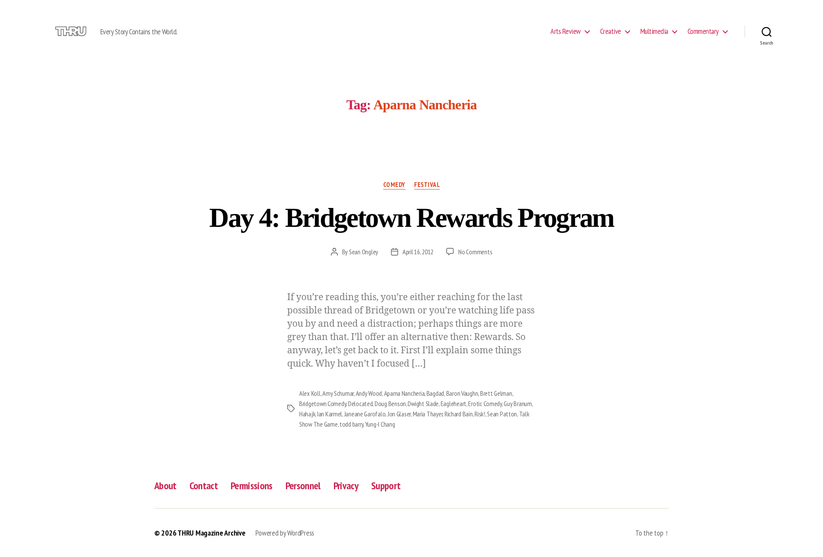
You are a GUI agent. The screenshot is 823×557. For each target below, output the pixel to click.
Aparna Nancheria (404, 393)
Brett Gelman (496, 393)
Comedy (394, 185)
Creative (610, 31)
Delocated (360, 403)
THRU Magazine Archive (211, 533)
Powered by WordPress (284, 533)
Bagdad (435, 393)
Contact (203, 485)
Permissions (252, 485)
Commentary (703, 31)
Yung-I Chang (380, 424)
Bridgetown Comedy (322, 403)
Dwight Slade (423, 403)
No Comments (475, 251)
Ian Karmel (329, 413)
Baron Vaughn (462, 393)
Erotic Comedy (485, 403)
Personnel (303, 485)
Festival (427, 185)
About (165, 485)
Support (385, 485)
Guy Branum (518, 403)
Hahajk (307, 413)
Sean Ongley (363, 251)
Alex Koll (310, 393)
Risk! (480, 413)
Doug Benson (390, 403)
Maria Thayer (428, 413)
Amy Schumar (338, 393)
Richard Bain (459, 413)
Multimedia (654, 31)
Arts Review (565, 31)
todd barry (351, 424)
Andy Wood (369, 393)
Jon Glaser (399, 413)
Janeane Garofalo (365, 413)
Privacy (345, 485)
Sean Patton (502, 413)
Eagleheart (453, 403)
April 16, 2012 (417, 251)
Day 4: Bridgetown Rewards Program (411, 217)
